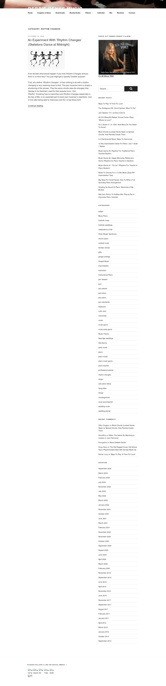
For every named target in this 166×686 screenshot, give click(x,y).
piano (100, 352)
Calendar (101, 13)
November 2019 (104, 573)
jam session (103, 279)
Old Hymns (102, 343)
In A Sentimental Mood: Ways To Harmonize (115, 139)
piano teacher (103, 365)
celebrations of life (105, 229)
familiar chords (104, 247)
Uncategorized (104, 397)
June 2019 (102, 582)
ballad (100, 211)
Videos (88, 13)
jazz (99, 284)
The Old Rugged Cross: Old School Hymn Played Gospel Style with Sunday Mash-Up (117, 448)
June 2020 (102, 555)
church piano (103, 238)
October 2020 (103, 541)
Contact (132, 13)
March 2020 (103, 564)
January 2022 (103, 505)
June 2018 (102, 595)
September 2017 (104, 604)
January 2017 (103, 618)
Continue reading (35, 105)
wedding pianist (104, 411)
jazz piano (102, 293)
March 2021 (103, 523)
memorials (102, 315)
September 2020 (104, 545)
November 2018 (104, 591)
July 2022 (102, 491)
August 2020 (103, 550)
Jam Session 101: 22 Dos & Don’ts (111, 113)
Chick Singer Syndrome (107, 234)
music (100, 320)
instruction (102, 270)
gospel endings (104, 256)
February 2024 (104, 477)
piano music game (105, 361)
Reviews (120, 13)
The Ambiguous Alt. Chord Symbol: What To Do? (117, 108)
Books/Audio (75, 13)
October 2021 (103, 514)
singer (100, 379)
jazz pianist (102, 288)
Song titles (102, 388)
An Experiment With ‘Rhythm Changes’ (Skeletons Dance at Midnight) (55, 41)
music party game (105, 329)
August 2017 (103, 609)
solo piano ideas (104, 383)
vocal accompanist (105, 402)
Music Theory (103, 334)
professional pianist (105, 370)
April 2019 (102, 586)
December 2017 (104, 600)
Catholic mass (103, 220)
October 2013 (103, 636)
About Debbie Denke (118, 442)
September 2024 (104, 468)
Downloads (60, 13)
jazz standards (104, 302)
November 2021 (104, 509)
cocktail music (103, 243)
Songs (100, 393)
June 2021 (102, 518)
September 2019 (104, 577)
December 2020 (104, 532)
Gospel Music (103, 261)
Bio (110, 13)
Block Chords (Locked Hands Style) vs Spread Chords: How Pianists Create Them (116, 428)
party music (102, 347)
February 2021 (104, 527)
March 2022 (103, 500)
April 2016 (102, 623)
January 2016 (103, 632)
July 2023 (102, 482)
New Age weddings (105, 338)
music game (103, 324)
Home (30, 13)
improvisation (103, 265)
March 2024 (103, 473)
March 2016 (103, 627)
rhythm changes (104, 374)
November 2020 (104, 536)
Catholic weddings (105, 225)
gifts (100, 252)
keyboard (102, 306)
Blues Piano (103, 216)
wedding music (104, 406)
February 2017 (104, 613)
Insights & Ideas (44, 13)
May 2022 (102, 496)
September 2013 (104, 641)
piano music (103, 356)
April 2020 (102, 559)
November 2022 (104, 486)
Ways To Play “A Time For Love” (110, 103)
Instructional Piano (105, 275)
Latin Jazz (102, 311)
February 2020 (104, 568)
